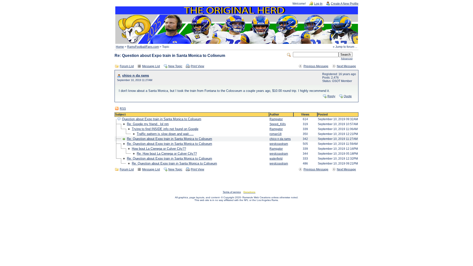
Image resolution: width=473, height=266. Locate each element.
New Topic (175, 66)
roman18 (276, 134)
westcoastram (279, 144)
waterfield (276, 158)
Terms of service (232, 192)
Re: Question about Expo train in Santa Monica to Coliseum (169, 139)
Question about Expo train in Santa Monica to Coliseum (161, 119)
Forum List (127, 66)
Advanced (347, 58)
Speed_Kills (278, 124)
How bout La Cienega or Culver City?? (159, 148)
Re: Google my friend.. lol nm (148, 124)
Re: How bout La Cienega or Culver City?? (167, 153)
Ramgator (276, 119)
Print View (197, 66)
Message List (151, 66)
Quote (348, 96)
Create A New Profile (344, 3)
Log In (318, 3)
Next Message (346, 66)
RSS (123, 108)
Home (120, 47)
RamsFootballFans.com (143, 47)
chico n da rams (135, 75)
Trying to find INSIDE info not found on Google (165, 129)
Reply (331, 96)
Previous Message (316, 66)
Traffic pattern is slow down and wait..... (165, 134)
